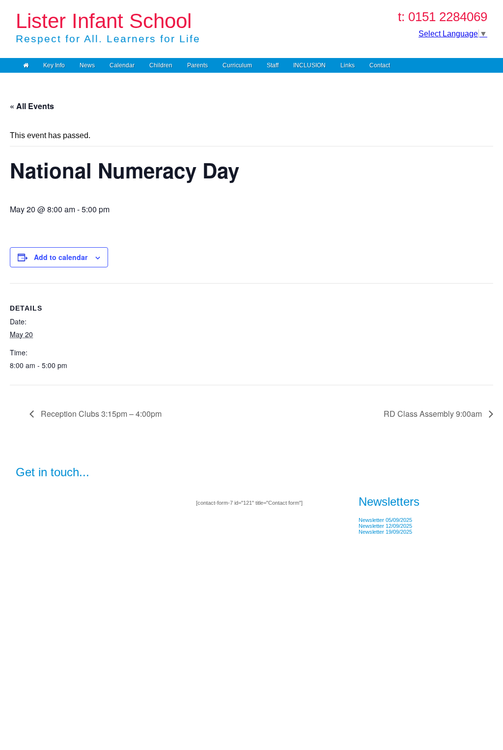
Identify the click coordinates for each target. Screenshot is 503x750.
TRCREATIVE (77, 689)
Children (160, 65)
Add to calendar (60, 257)
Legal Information (36, 689)
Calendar (122, 65)
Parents (197, 65)
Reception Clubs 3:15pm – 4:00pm (100, 413)
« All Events (32, 106)
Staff (273, 65)
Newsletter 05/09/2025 (385, 520)
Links (347, 65)
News (87, 65)
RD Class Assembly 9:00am (434, 413)
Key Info (54, 65)
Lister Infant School (104, 20)
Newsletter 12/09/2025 (385, 526)
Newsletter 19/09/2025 (385, 532)
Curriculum (237, 65)
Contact (379, 65)
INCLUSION (309, 65)
